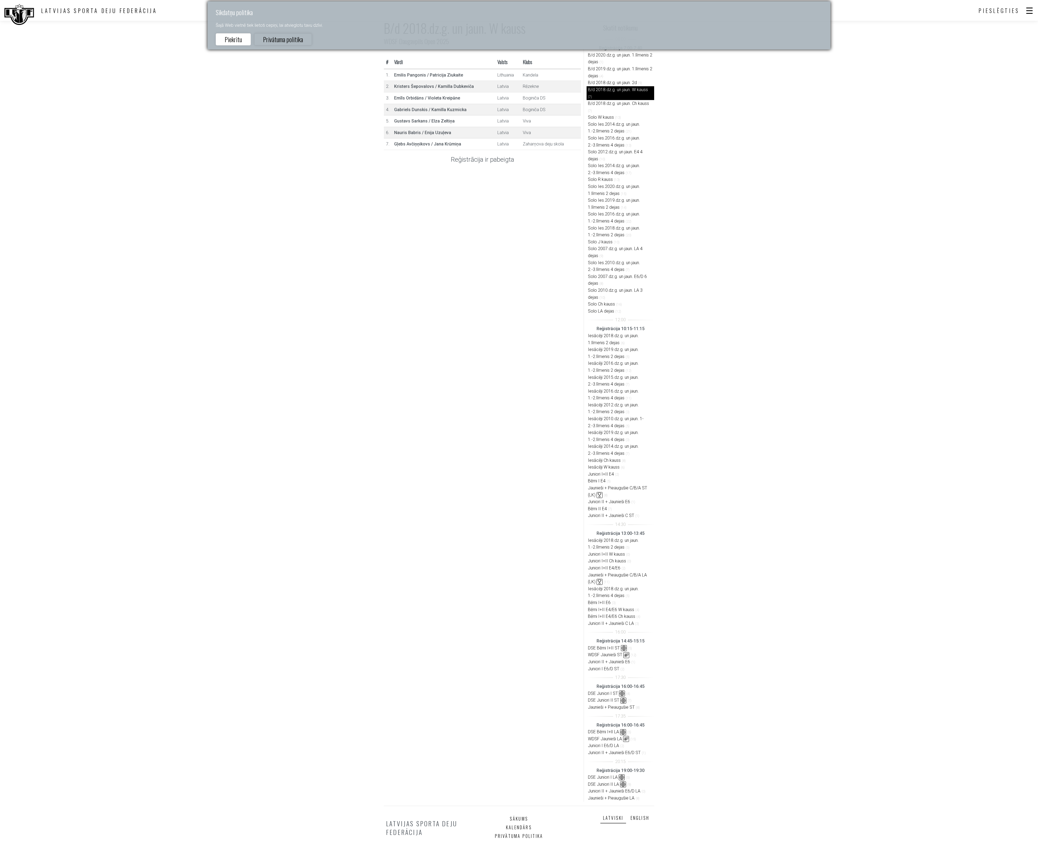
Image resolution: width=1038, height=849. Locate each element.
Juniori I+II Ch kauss (607, 560)
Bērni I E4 (597, 480)
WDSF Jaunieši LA (605, 738)
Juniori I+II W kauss (606, 554)
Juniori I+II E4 (601, 474)
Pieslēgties (999, 10)
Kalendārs (519, 827)
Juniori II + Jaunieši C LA (611, 623)
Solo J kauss (600, 241)
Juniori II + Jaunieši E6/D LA (614, 791)
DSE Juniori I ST (603, 693)
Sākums (519, 818)
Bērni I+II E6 (599, 602)
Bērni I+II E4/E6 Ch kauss (611, 616)
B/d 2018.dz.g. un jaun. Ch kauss (618, 103)
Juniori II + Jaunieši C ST (611, 515)
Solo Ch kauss (601, 304)
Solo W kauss (601, 117)
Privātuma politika (283, 39)
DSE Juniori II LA (603, 784)
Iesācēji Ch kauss (604, 460)
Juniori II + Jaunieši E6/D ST (614, 752)
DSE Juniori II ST (603, 700)
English (640, 818)
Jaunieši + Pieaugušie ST (611, 707)
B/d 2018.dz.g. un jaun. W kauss (618, 89)
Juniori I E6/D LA (603, 745)
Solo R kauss (600, 179)
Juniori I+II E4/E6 (604, 568)
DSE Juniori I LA (603, 777)
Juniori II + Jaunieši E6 (609, 501)
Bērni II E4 (597, 508)
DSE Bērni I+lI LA (603, 731)
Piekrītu (233, 39)
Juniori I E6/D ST (603, 668)
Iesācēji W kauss (604, 467)
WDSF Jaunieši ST (605, 654)
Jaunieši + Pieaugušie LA (611, 798)
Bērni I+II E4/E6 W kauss (611, 609)
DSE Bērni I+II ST (604, 648)
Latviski (613, 818)
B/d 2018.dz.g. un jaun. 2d (612, 82)
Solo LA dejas (601, 311)
